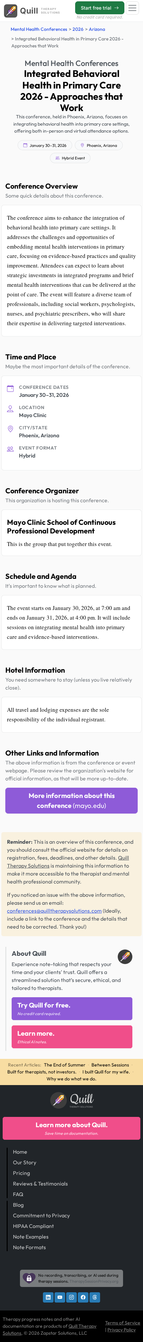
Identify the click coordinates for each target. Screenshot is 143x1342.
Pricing (21, 1173)
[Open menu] (132, 8)
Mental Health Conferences (39, 29)
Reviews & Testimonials (40, 1183)
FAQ (18, 1194)
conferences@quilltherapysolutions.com (54, 910)
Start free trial (97, 8)
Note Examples (31, 1236)
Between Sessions (110, 1065)
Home (20, 1151)
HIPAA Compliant (33, 1226)
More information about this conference (72, 800)
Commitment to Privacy (41, 1215)
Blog (18, 1204)
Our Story (24, 1162)
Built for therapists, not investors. (41, 1072)
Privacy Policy (121, 1330)
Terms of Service (122, 1323)
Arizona (97, 29)
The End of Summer (64, 1065)
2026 (77, 29)
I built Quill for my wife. (106, 1072)
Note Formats (29, 1247)
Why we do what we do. (71, 1079)
